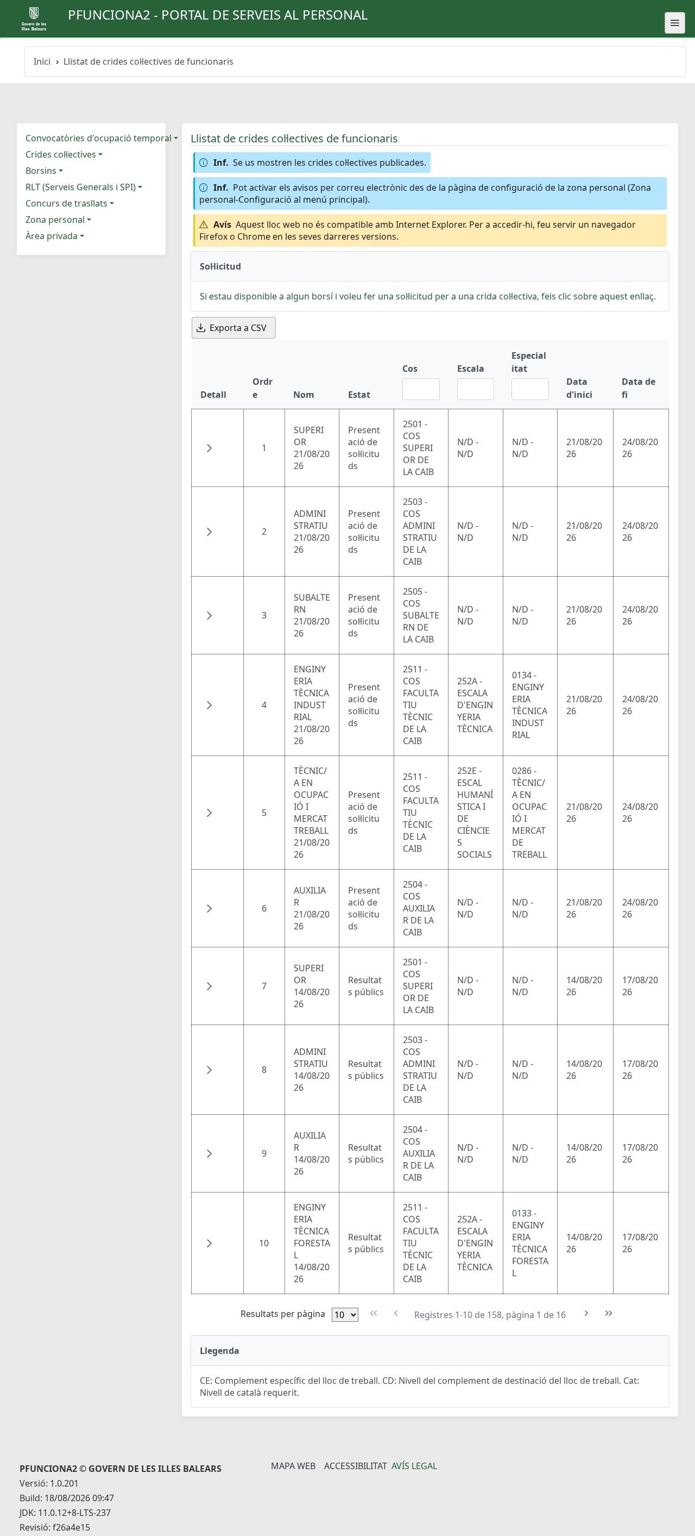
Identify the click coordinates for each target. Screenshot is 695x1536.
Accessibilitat (355, 1466)
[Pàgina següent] (587, 1313)
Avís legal (414, 1466)
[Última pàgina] (609, 1313)
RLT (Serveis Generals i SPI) (81, 187)
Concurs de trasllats (67, 203)
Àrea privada (52, 236)
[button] (209, 448)
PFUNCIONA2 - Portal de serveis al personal (218, 14)
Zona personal (55, 220)
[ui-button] (675, 23)
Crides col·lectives (61, 154)
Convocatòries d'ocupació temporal (99, 138)
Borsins (41, 171)
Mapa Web (293, 1466)
